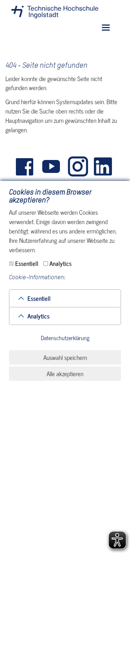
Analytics (60, 263)
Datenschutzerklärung (65, 338)
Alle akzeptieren (65, 374)
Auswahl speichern (65, 357)
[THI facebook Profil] (26, 166)
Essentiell (26, 263)
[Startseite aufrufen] (54, 12)
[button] (39, 298)
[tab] (65, 298)
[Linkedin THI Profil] (104, 166)
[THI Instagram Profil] (78, 166)
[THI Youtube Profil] (52, 166)
